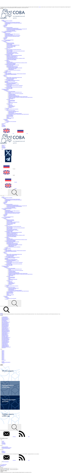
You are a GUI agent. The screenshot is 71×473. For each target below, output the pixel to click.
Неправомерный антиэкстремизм (6, 447)
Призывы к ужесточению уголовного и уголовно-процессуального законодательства (20, 97)
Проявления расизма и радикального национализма (12, 22)
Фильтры (1, 314)
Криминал (6, 81)
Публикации (5, 25)
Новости (5, 21)
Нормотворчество (7, 23)
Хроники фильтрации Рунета (9, 216)
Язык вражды (5, 119)
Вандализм (8, 61)
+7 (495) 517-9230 (4, 464)
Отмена (6, 470)
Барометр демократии (10, 291)
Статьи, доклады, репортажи (11, 30)
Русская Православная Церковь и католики (13, 241)
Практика (8, 280)
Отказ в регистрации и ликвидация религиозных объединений (16, 227)
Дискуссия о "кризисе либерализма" (14, 111)
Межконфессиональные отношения (10, 64)
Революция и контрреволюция (13, 102)
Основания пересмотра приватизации (14, 95)
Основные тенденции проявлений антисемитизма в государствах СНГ (17, 205)
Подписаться (2, 470)
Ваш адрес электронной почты (4, 468)
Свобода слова (11, 105)
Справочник (3, 125)
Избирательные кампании (9, 34)
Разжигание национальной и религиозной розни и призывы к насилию (17, 62)
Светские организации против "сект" (12, 57)
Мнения (6, 24)
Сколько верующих (8, 71)
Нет (2, 8)
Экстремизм (7, 60)
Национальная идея (11, 112)
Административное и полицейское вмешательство (14, 49)
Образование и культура (8, 84)
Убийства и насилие (10, 238)
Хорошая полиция (11, 106)
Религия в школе (9, 86)
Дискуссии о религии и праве (11, 46)
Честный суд (10, 107)
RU (27, 133)
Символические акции (12, 274)
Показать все (4, 347)
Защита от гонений (9, 51)
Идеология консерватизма (12, 288)
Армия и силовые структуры (9, 79)
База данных (3, 126)
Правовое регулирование (10, 219)
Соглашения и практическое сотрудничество (13, 80)
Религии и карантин (10, 47)
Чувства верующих (9, 44)
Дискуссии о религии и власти (11, 45)
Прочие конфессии (11, 69)
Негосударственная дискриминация (12, 52)
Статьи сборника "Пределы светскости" (10, 74)
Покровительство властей (10, 43)
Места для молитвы (9, 50)
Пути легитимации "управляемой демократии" (15, 113)
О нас (3, 124)
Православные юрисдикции (12, 68)
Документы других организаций (11, 121)
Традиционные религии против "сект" (12, 66)
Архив (4, 26)
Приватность (10, 104)
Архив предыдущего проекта (11, 91)
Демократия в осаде (6, 266)
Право (9, 101)
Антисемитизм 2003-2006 (8, 27)
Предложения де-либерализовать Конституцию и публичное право (18, 96)
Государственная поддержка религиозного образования (14, 85)
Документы (5, 38)
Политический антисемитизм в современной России (14, 29)
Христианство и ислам (10, 65)
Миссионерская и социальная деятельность (11, 82)
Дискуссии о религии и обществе (11, 59)
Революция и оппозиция (10, 117)
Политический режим (10, 116)
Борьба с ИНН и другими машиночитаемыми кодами (14, 77)
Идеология (8, 99)
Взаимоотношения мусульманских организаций (15, 67)
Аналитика (3, 146)
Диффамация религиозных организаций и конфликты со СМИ (16, 58)
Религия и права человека (10, 255)
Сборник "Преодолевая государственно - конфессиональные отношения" (15, 73)
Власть (6, 76)
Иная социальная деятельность (11, 83)
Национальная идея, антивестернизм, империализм (16, 93)
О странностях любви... (12, 94)
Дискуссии (6, 109)
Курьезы (6, 70)
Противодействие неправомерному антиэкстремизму (12, 35)
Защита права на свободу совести (11, 56)
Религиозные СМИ (9, 88)
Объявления (3, 123)
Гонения (6, 48)
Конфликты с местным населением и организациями (14, 55)
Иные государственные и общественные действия (12, 36)
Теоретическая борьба (10, 230)
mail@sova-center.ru (3, 465)
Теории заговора (11, 98)
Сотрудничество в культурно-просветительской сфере (14, 263)
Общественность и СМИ (8, 54)
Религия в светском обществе (6, 448)
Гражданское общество (12, 100)
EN (13, 133)
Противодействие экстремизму (11, 63)
